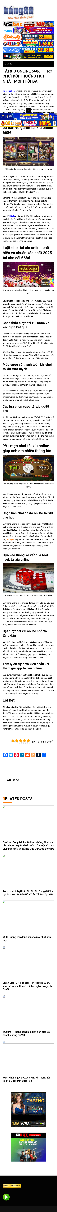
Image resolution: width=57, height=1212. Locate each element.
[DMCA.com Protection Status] (12, 1185)
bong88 (10, 539)
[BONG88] (18, 12)
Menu (9, 64)
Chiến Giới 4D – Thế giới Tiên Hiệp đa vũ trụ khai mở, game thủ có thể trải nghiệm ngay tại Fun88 (28, 986)
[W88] (28, 1109)
